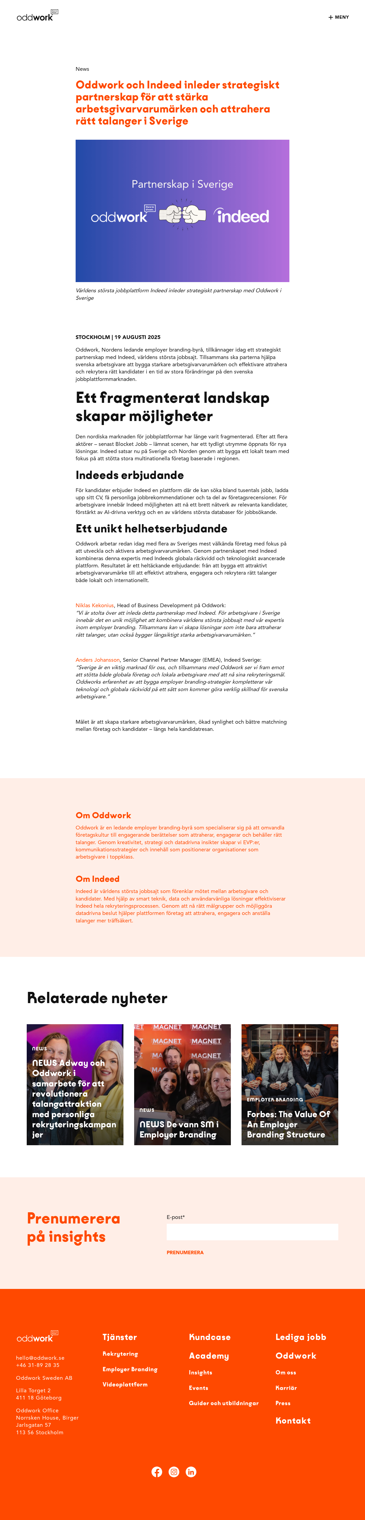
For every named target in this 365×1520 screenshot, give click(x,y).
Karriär (286, 1388)
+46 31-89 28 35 (38, 1365)
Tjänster (120, 1337)
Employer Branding (130, 1369)
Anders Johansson (98, 660)
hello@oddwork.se (40, 1358)
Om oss (285, 1372)
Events (198, 1388)
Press (283, 1403)
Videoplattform (125, 1384)
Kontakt (293, 1421)
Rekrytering (120, 1353)
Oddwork (296, 1356)
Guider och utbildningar (224, 1403)
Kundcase (210, 1337)
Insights (200, 1372)
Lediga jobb (301, 1337)
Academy (209, 1356)
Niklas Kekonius (95, 606)
